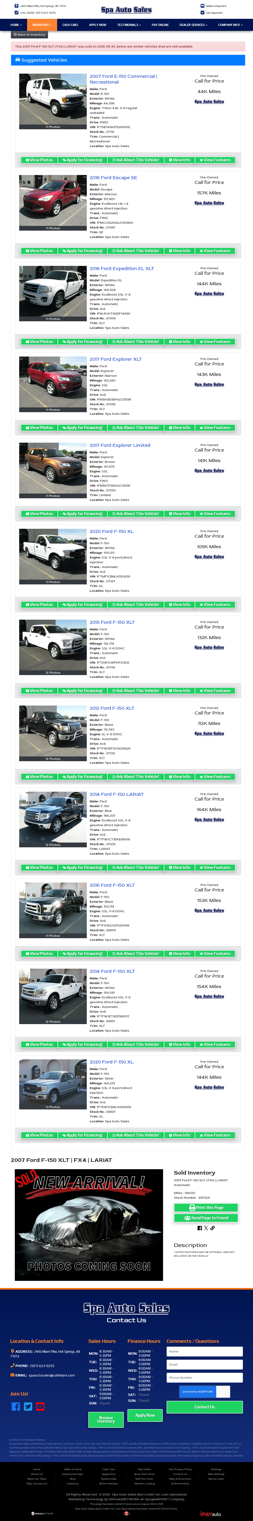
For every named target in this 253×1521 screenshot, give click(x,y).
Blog (73, 1478)
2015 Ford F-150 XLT (112, 622)
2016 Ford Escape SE (113, 178)
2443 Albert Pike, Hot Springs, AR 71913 (43, 6)
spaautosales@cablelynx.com (51, 1375)
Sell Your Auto (144, 1478)
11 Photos (53, 127)
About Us (37, 1474)
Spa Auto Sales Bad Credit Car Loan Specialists (149, 1494)
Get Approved (214, 12)
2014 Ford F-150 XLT (112, 971)
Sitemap (216, 1469)
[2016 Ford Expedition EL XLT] (53, 291)
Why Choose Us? (37, 1483)
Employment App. (73, 1474)
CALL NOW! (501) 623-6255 (38, 12)
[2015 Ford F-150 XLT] (53, 645)
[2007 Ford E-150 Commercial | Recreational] (53, 99)
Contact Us (205, 1406)
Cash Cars (70, 25)
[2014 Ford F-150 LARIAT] (53, 817)
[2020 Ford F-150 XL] (53, 554)
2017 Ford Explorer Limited (120, 445)
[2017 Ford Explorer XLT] (53, 382)
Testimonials (128, 25)
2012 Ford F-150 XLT (112, 708)
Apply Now (97, 25)
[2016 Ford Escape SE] (53, 200)
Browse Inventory (106, 1419)
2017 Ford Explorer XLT (116, 359)
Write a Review (108, 1483)
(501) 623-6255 (41, 1366)
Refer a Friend (72, 1469)
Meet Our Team (36, 1478)
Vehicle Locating (144, 1483)
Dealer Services (192, 25)
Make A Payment (216, 6)
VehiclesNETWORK (124, 1499)
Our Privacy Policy (180, 1469)
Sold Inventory (180, 1483)
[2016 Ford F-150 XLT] (53, 908)
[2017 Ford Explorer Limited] (53, 468)
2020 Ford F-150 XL (112, 531)
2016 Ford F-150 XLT (112, 885)
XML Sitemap (216, 1474)
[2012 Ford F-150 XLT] (53, 731)
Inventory (41, 25)
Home (15, 25)
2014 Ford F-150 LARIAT (117, 794)
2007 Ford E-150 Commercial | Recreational (123, 79)
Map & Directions (180, 1478)
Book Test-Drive (144, 1474)
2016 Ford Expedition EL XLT (122, 268)
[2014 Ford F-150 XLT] (53, 994)
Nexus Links (216, 1478)
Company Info (229, 25)
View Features (217, 159)
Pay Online (160, 25)
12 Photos (52, 673)
